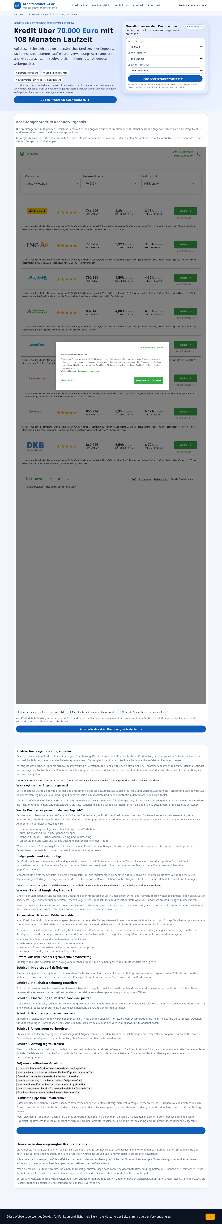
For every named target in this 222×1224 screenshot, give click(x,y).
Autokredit (138, 5)
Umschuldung (121, 5)
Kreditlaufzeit (137, 53)
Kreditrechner (80, 5)
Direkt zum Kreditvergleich (192, 5)
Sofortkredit (154, 5)
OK (210, 1216)
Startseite (18, 14)
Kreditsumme (136, 41)
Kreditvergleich (101, 5)
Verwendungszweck (140, 65)
